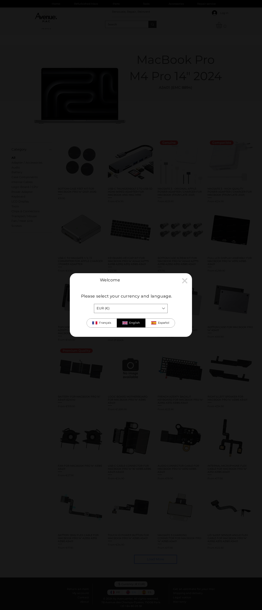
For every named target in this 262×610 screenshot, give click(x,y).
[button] (184, 280)
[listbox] (131, 308)
